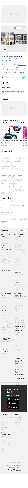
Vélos (3, 247)
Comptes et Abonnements (19, 320)
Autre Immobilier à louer (19, 269)
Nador (14, 180)
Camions (3, 255)
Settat (2, 193)
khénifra (13, 187)
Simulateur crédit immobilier (6, 428)
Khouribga (18, 187)
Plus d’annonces (23, 121)
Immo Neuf (4, 419)
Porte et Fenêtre (18, 349)
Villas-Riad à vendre (18, 243)
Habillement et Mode (20, 367)
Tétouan (23, 190)
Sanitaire (16, 356)
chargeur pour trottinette (21, 219)
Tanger (19, 180)
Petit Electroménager (18, 332)
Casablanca (3, 176)
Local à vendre (17, 247)
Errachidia (16, 183)
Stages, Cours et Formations (6, 339)
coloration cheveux (5, 168)
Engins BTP (4, 263)
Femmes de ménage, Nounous (7, 312)
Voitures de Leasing (5, 243)
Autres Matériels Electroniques (20, 324)
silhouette (14, 165)
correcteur (3, 155)
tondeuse (9, 161)
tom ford (3, 161)
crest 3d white (14, 168)
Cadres (3, 299)
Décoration (17, 343)
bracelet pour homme (5, 201)
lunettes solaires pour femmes (7, 212)
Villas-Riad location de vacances (19, 290)
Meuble (16, 341)
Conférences (4, 357)
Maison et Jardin (19, 330)
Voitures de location (5, 241)
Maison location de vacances (20, 287)
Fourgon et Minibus (5, 259)
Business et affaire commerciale (6, 349)
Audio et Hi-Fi (17, 318)
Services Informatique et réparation (6, 330)
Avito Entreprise (18, 425)
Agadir (9, 176)
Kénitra (2, 187)
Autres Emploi (4, 308)
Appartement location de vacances (19, 285)
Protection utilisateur (10, 465)
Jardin (16, 351)
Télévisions (17, 313)
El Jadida (10, 183)
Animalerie (17, 358)
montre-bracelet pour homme (7, 219)
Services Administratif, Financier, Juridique (6, 333)
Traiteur (3, 355)
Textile (16, 345)
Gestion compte (5, 441)
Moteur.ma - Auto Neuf (7, 417)
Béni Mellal (3, 183)
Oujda (7, 187)
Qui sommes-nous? (14, 467)
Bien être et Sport (19, 369)
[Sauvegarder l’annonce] (24, 28)
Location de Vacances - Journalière (20, 281)
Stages (3, 343)
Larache (3, 190)
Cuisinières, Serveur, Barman (7, 323)
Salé (7, 193)
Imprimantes (17, 311)
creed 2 (9, 158)
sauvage (15, 158)
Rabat (14, 176)
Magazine (4, 425)
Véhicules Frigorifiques (6, 261)
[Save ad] (20, 127)
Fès (21, 183)
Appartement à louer (18, 256)
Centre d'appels (4, 297)
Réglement (19, 465)
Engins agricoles (5, 265)
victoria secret (11, 155)
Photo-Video (17, 316)
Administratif (4, 304)
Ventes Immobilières (19, 236)
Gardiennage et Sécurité (6, 314)
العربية (25, 230)
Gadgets (16, 309)
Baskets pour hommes (19, 205)
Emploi (3, 295)
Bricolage (16, 353)
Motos (3, 245)
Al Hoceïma (19, 176)
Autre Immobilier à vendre (19, 251)
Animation (4, 353)
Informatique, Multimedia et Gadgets (20, 296)
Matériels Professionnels (18, 372)
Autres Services (4, 336)
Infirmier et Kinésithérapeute (7, 327)
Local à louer (17, 264)
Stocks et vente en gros (19, 375)
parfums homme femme (6, 205)
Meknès (9, 180)
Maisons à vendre (18, 241)
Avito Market (18, 422)
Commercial (4, 306)
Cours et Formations (5, 341)
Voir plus (5, 98)
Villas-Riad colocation (19, 278)
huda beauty (18, 155)
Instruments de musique (19, 361)
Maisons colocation (18, 276)
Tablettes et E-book (18, 301)
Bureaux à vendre (18, 245)
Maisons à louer (17, 258)
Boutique (4, 446)
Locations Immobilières (20, 253)
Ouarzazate (9, 190)
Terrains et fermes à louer (19, 266)
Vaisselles (16, 338)
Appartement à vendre (19, 238)
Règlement (4, 436)
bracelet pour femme (16, 201)
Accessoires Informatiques (19, 322)
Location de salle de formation (7, 345)
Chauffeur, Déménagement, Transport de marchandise (7, 321)
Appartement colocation (19, 274)
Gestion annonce (6, 439)
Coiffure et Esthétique (6, 325)
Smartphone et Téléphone (19, 298)
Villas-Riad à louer (18, 260)
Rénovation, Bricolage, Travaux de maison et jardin (7, 317)
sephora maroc (16, 161)
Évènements (5, 351)
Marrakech (3, 180)
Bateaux (4, 268)
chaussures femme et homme (7, 208)
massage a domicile (5, 165)
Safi (14, 190)
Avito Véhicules (18, 417)
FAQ (3, 452)
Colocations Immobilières (18, 272)
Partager (19, 28)
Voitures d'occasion (5, 238)
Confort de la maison (18, 336)
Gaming (16, 307)
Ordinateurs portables (19, 303)
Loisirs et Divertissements (19, 364)
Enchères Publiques (19, 378)
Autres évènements (5, 360)
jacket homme (4, 222)
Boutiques (4, 422)
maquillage (3, 158)
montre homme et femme (6, 215)
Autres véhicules (6, 270)
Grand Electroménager (19, 334)
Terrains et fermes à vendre (20, 249)
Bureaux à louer (17, 262)
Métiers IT (3, 301)
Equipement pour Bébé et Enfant (20, 327)
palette (24, 158)
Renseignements (6, 449)
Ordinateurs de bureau (19, 305)
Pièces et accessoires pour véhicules (7, 250)
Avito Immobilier (19, 419)
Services (4, 310)
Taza (18, 190)
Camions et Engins (6, 253)
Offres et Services (6, 444)
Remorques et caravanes (6, 257)
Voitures (4, 236)
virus (20, 158)
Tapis (16, 347)
